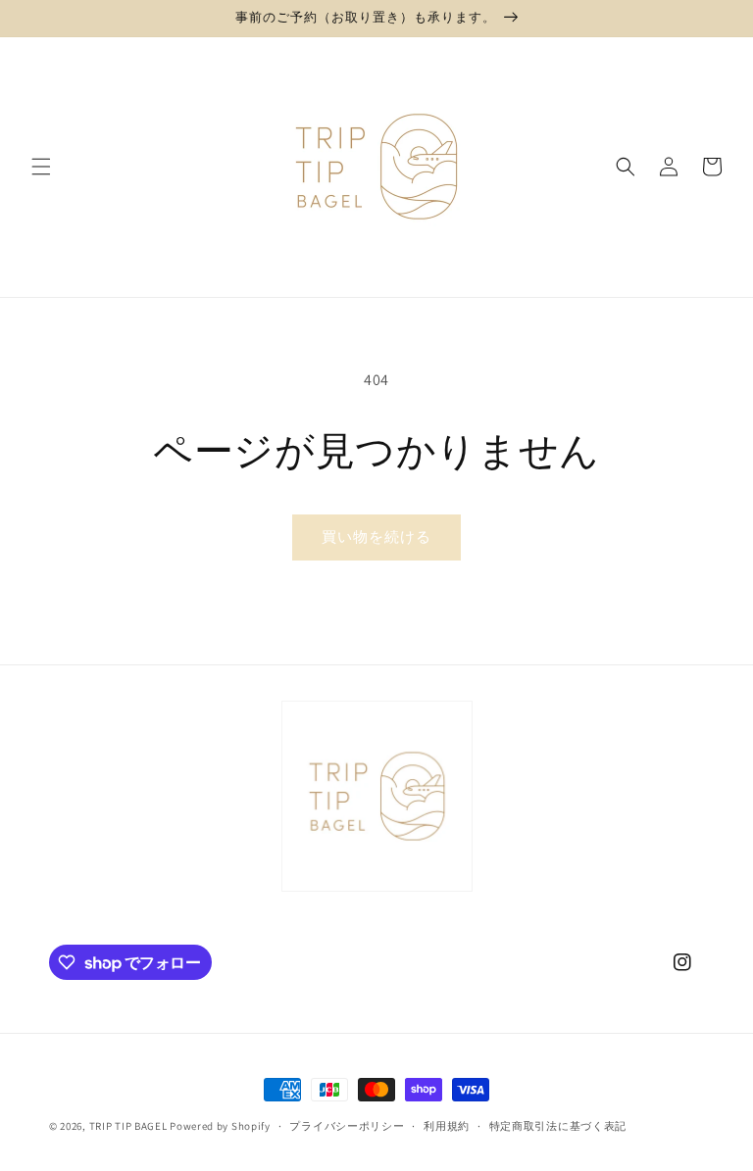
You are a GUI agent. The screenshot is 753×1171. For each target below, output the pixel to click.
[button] (41, 166)
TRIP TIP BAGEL (128, 1126)
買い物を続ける (376, 536)
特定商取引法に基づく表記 (558, 1126)
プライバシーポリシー (346, 1126)
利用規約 (447, 1126)
